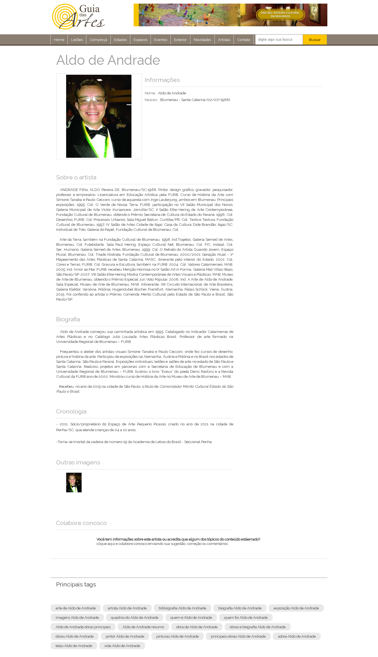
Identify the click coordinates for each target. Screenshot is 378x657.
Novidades (202, 39)
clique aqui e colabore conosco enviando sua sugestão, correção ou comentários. (178, 545)
